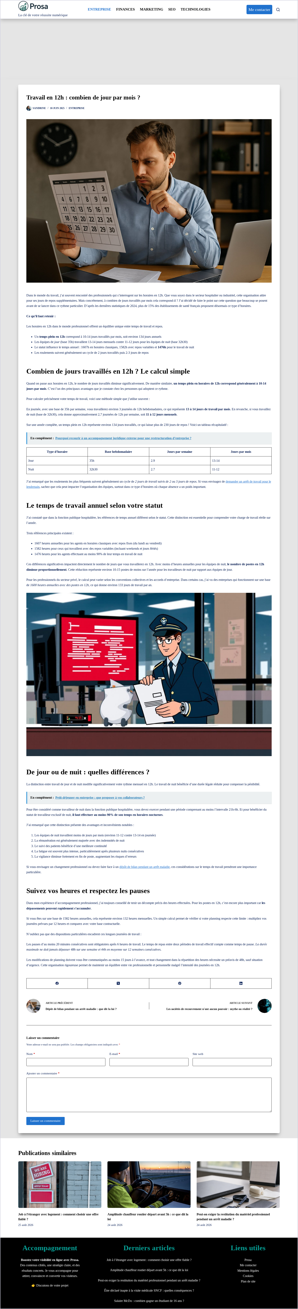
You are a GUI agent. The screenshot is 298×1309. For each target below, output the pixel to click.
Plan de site (248, 1281)
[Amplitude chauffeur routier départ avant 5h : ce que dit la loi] (149, 1184)
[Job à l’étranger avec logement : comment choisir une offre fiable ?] (59, 1184)
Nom (30, 1054)
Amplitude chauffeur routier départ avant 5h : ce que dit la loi (149, 1270)
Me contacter (259, 9)
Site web (198, 1054)
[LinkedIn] (241, 983)
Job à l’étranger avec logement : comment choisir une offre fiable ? (149, 1260)
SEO (172, 9)
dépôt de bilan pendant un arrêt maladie (144, 867)
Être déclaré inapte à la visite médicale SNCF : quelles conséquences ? (149, 1290)
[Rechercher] (278, 9)
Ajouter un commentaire (43, 1073)
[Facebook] (57, 983)
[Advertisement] (149, 49)
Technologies (195, 9)
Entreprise (99, 9)
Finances (125, 9)
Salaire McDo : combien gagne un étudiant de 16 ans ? (149, 1301)
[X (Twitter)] (118, 983)
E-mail (114, 1054)
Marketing (151, 9)
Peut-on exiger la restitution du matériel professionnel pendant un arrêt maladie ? (149, 1280)
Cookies (248, 1276)
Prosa (248, 1260)
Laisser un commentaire (45, 1120)
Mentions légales (248, 1270)
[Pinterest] (179, 983)
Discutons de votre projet (52, 1285)
